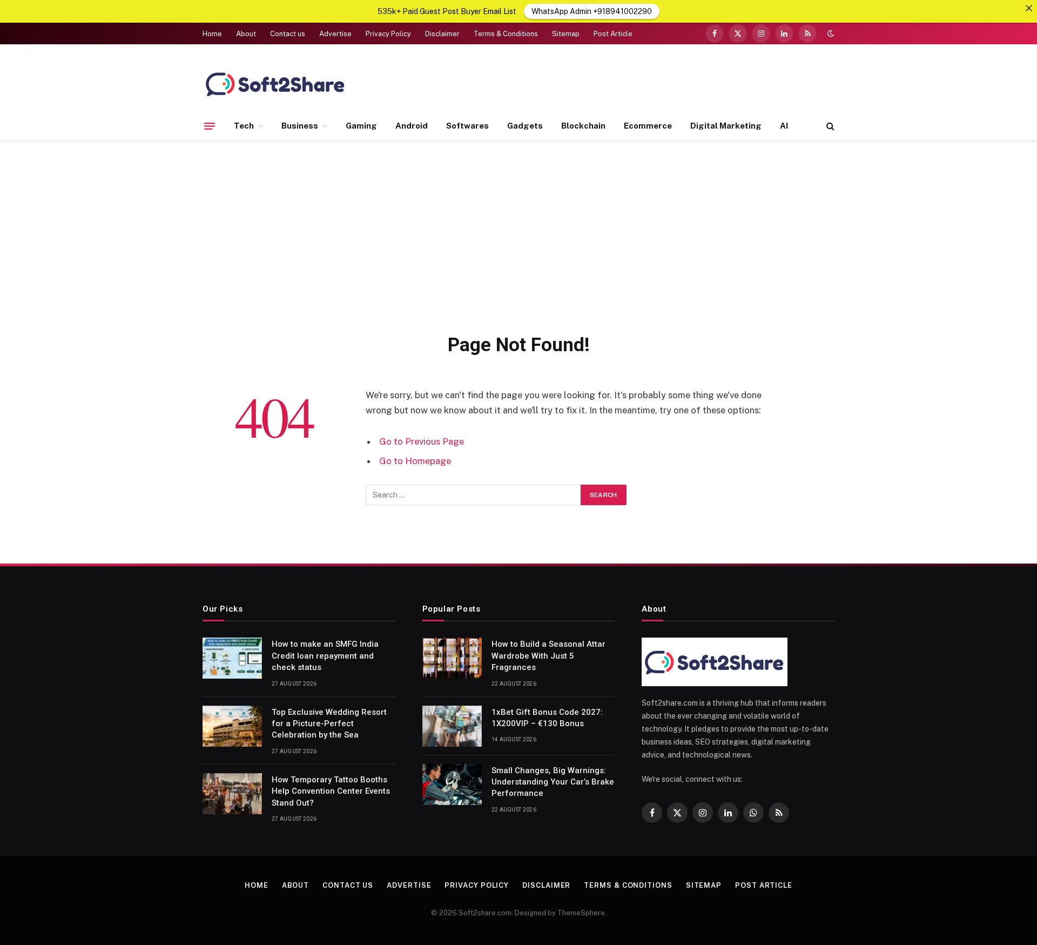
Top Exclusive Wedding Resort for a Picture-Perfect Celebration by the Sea (329, 723)
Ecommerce (648, 125)
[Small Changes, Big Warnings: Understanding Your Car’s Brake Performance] (452, 784)
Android (411, 125)
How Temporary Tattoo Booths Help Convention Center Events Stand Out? (331, 791)
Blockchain (583, 125)
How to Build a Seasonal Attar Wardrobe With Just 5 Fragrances (548, 655)
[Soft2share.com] (275, 83)
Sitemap (566, 34)
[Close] (1029, 8)
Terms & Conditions (506, 34)
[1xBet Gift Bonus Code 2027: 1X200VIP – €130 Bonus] (452, 726)
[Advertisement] (518, 234)
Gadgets (525, 125)
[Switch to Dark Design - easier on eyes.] (829, 33)
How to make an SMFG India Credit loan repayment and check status (325, 655)
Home (212, 34)
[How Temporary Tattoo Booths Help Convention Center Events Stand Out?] (232, 793)
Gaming (361, 125)
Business (299, 125)
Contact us (287, 34)
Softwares (467, 125)
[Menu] (209, 126)
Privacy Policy (388, 34)
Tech (244, 125)
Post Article (613, 34)
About (246, 34)
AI (784, 125)
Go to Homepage (415, 460)
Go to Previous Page (421, 441)
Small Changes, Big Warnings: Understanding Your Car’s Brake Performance (552, 782)
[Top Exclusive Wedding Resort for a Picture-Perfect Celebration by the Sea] (232, 726)
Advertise (335, 34)
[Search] (829, 126)
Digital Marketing (726, 125)
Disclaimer (442, 34)
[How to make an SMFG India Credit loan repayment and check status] (232, 658)
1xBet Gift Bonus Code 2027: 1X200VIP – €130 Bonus (547, 717)
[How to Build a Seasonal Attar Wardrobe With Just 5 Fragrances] (452, 658)
